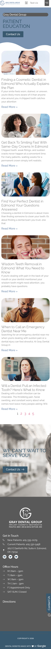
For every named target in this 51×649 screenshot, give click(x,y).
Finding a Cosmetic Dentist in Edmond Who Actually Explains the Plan (25, 84)
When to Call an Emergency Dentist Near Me (22, 329)
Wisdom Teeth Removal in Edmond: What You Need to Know (22, 268)
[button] (47, 3)
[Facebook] (4, 557)
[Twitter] (10, 557)
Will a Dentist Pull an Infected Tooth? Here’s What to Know (23, 388)
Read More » (9, 107)
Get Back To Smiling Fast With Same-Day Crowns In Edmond (24, 144)
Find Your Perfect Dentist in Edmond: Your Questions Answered (22, 205)
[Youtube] (16, 557)
